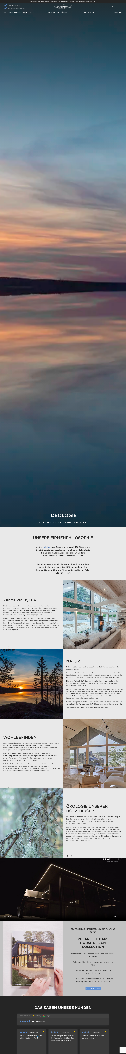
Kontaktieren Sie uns (14, 5)
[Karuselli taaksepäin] (5, 647)
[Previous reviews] (15, 1047)
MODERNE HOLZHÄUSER (57, 12)
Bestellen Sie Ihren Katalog (16, 8)
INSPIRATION (89, 12)
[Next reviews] (111, 1047)
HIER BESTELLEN (93, 988)
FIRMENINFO (117, 12)
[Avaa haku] (113, 6)
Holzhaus (47, 547)
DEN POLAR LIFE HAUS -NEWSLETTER (82, 1)
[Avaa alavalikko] (32, 12)
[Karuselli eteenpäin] (9, 647)
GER (119, 7)
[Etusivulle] (62, 7)
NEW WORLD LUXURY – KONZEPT (17, 12)
